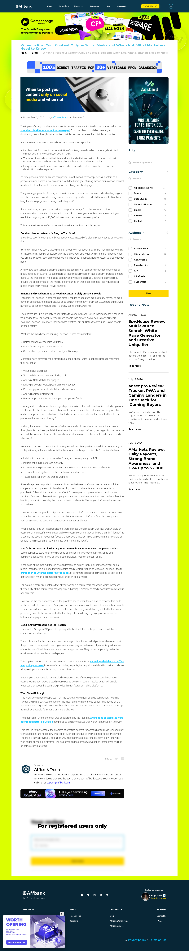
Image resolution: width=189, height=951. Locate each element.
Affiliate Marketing (150, 188)
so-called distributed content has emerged (45, 130)
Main (23, 52)
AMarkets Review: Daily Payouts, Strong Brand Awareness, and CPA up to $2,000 (147, 458)
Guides (150, 210)
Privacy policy (137, 940)
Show (148, 293)
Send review (77, 861)
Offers (49, 6)
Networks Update (150, 204)
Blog (108, 6)
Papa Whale (150, 282)
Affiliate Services (117, 926)
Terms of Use (157, 940)
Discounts (78, 6)
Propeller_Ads (150, 265)
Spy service (94, 6)
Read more (135, 366)
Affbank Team (60, 117)
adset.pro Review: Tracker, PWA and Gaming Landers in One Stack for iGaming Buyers (148, 395)
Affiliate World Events (119, 921)
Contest (150, 221)
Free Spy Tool (75, 916)
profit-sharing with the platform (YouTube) (44, 572)
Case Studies (150, 199)
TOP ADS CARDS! (150, 6)
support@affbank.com (59, 782)
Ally (150, 271)
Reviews (150, 215)
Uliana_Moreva (150, 254)
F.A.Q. (159, 921)
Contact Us (161, 916)
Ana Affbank (150, 259)
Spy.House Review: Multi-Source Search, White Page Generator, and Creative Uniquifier (147, 333)
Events (150, 193)
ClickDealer (150, 276)
